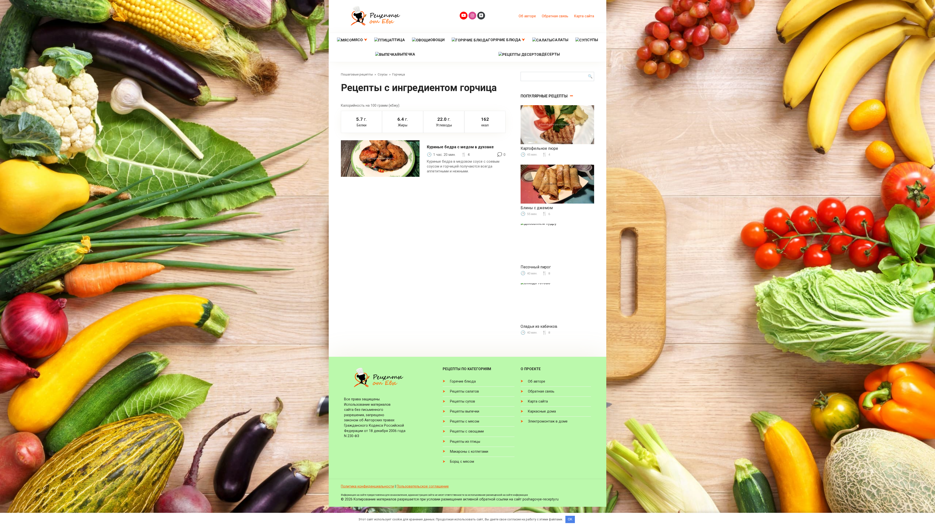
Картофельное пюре (539, 148)
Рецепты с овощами (467, 431)
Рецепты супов (462, 401)
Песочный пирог (536, 267)
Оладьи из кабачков (539, 326)
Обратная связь (555, 16)
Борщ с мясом (462, 462)
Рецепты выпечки (464, 411)
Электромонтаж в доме (548, 421)
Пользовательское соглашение (423, 486)
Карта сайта (584, 16)
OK (570, 519)
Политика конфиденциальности (367, 486)
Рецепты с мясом (464, 421)
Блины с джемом (537, 208)
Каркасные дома (542, 411)
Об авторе (527, 16)
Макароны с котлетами (469, 452)
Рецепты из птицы (465, 442)
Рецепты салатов (464, 391)
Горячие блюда (463, 381)
